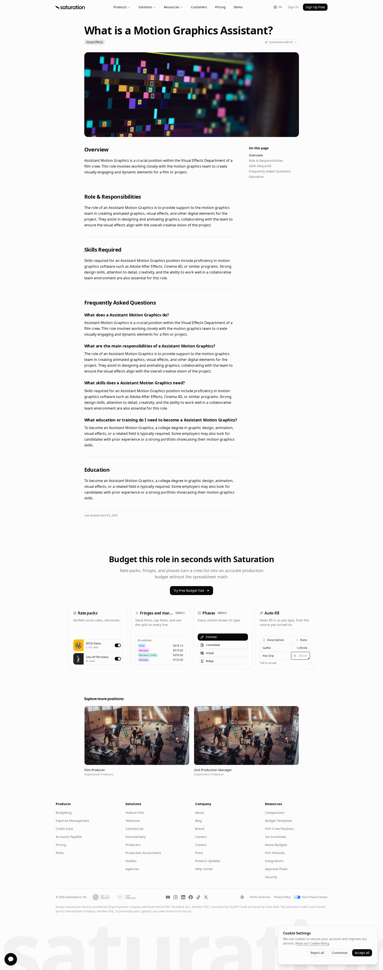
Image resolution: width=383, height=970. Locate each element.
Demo (238, 7)
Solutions (145, 7)
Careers (201, 837)
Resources (171, 7)
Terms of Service (260, 897)
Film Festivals (275, 853)
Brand (199, 829)
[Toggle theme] (242, 897)
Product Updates (207, 861)
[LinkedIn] (183, 897)
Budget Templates (278, 821)
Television (132, 821)
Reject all (317, 953)
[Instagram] (175, 897)
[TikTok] (198, 897)
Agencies (132, 869)
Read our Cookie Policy (312, 943)
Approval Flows (276, 869)
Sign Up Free (315, 7)
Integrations (274, 861)
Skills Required (260, 166)
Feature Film (134, 812)
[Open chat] (10, 959)
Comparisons (275, 812)
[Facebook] (190, 897)
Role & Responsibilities (266, 160)
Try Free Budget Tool (189, 590)
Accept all (362, 953)
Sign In (293, 7)
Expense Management (72, 821)
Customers (199, 7)
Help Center (204, 869)
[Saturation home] (70, 7)
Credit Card (64, 829)
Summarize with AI (280, 42)
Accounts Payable (69, 837)
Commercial (134, 829)
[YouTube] (167, 897)
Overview (256, 155)
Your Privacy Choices (315, 897)
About (199, 812)
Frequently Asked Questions (270, 171)
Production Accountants (143, 853)
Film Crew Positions (279, 829)
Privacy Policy (282, 897)
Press (199, 853)
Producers (133, 845)
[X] (205, 897)
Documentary (135, 837)
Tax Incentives (275, 837)
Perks (60, 853)
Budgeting (64, 812)
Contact (201, 845)
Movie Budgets (276, 845)
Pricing (220, 7)
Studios (131, 861)
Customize (339, 953)
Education (256, 177)
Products (120, 7)
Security (271, 877)
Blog (198, 821)
